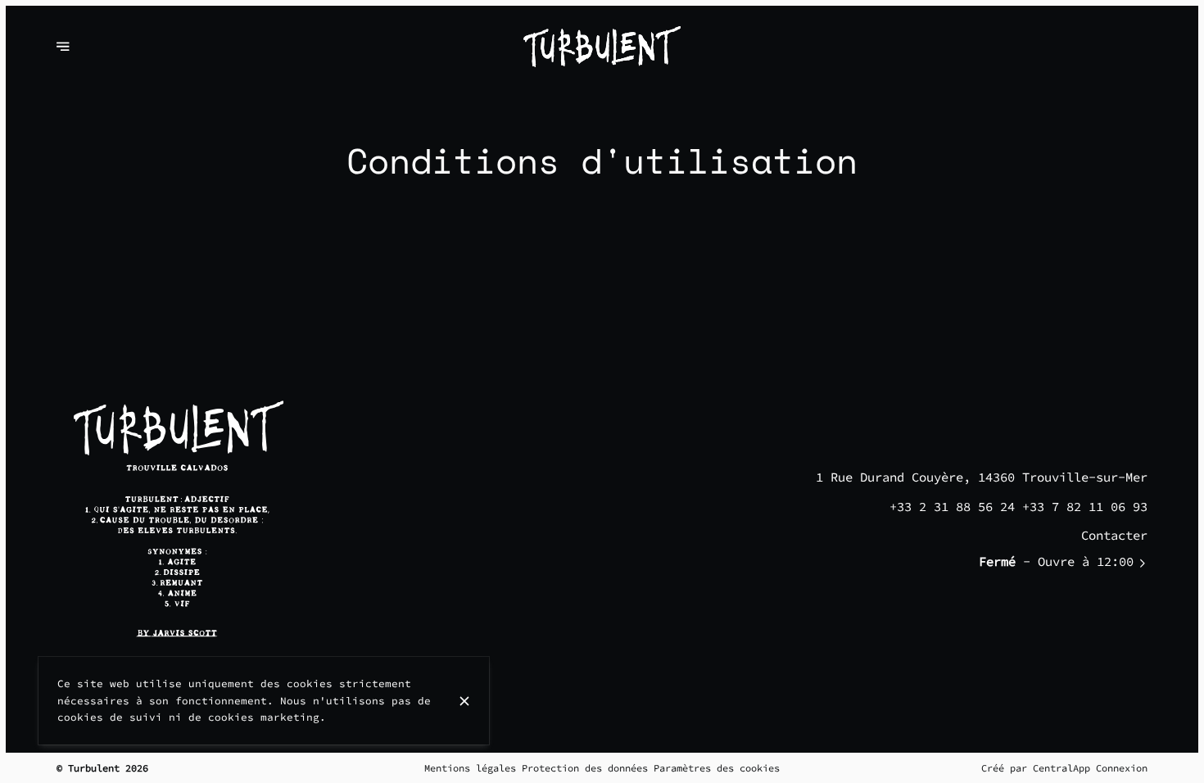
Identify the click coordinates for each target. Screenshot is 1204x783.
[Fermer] (465, 701)
